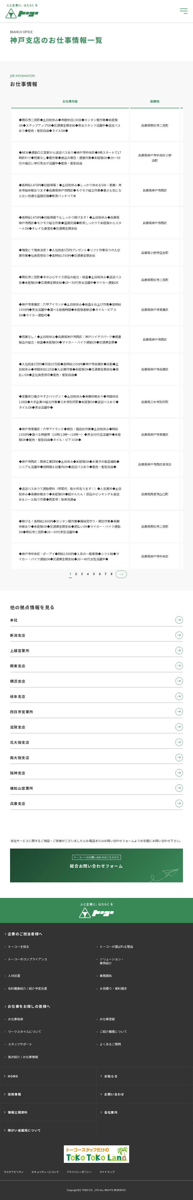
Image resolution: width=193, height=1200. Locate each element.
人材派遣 (14, 976)
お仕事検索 (15, 1019)
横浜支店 (18, 681)
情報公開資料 (18, 1112)
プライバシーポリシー (79, 1172)
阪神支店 (18, 772)
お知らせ (111, 1076)
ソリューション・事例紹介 (112, 961)
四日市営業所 (21, 711)
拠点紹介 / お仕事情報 (23, 1057)
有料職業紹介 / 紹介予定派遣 (27, 988)
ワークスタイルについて (24, 1032)
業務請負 (106, 976)
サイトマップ (107, 1172)
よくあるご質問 (110, 1044)
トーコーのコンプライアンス (27, 959)
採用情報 (14, 1094)
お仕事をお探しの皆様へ (29, 1006)
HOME (13, 1076)
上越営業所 (19, 650)
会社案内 (111, 1112)
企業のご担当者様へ (25, 933)
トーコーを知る (18, 947)
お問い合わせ (114, 1094)
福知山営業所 (21, 788)
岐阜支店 (18, 696)
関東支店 (18, 665)
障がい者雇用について (24, 1130)
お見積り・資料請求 (113, 988)
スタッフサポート (20, 1044)
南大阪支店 (19, 757)
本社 (14, 619)
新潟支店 (18, 635)
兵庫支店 (18, 803)
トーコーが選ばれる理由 (116, 947)
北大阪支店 (19, 742)
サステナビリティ (14, 1172)
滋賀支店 (18, 726)
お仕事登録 (107, 1019)
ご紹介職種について (113, 1032)
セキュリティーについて (45, 1172)
